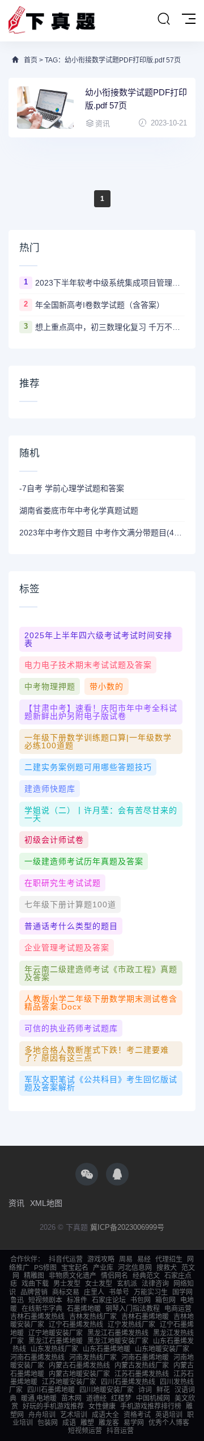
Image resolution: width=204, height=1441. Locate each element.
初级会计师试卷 (54, 839)
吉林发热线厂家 (93, 1317)
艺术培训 (73, 1415)
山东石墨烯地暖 (106, 1349)
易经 (144, 1259)
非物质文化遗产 (72, 1276)
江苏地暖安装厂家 (69, 1382)
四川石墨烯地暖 (51, 1390)
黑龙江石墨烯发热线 (117, 1333)
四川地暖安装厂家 (106, 1390)
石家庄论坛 (109, 1300)
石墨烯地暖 (84, 1309)
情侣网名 (114, 1276)
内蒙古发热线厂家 (141, 1365)
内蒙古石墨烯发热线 (79, 1365)
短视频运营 (85, 1431)
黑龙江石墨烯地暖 (55, 1341)
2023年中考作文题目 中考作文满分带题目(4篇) (102, 532)
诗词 (145, 1390)
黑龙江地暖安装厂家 (117, 1341)
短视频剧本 (45, 1300)
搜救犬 (166, 1268)
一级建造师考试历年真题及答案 (83, 861)
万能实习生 (151, 1292)
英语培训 (168, 1415)
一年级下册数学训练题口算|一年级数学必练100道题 (98, 741)
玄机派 (127, 1284)
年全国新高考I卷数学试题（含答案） (99, 304)
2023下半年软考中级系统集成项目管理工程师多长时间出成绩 (110, 282)
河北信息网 (135, 1268)
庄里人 (94, 1292)
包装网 (47, 1423)
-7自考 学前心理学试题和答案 (71, 488)
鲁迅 (17, 1300)
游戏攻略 (100, 1259)
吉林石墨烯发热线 (37, 1317)
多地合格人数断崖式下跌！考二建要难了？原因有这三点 (96, 1053)
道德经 (96, 1398)
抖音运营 (120, 1431)
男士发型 (66, 1284)
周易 (126, 1259)
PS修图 (45, 1268)
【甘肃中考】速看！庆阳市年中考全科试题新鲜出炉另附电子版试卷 (100, 711)
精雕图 (34, 1276)
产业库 (103, 1268)
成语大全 (105, 1415)
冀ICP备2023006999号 (127, 1227)
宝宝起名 (74, 1268)
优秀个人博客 (168, 1423)
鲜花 (163, 1390)
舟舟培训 (42, 1415)
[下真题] (51, 20)
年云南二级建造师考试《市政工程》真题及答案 (100, 973)
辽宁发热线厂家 (131, 1325)
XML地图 (46, 1203)
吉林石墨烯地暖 (145, 1317)
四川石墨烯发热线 (128, 1382)
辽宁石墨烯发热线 (76, 1325)
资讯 (16, 1203)
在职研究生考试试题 (62, 882)
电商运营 (178, 1309)
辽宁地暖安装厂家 (55, 1333)
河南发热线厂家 (93, 1358)
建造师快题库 (49, 788)
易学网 (134, 1423)
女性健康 (102, 1406)
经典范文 (146, 1276)
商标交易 (65, 1292)
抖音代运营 (66, 1259)
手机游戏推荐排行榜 (150, 1406)
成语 (69, 1423)
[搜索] (164, 19)
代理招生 (168, 1259)
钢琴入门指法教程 (132, 1309)
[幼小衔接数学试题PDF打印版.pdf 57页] (45, 107)
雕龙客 (109, 1423)
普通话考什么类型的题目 (71, 926)
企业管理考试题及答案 (66, 947)
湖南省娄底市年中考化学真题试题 (78, 510)
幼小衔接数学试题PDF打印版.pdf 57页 (136, 98)
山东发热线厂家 (54, 1349)
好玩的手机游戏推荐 (53, 1406)
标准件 (77, 1300)
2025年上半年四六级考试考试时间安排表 (98, 639)
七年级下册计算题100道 (70, 904)
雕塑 (87, 1423)
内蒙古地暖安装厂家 (79, 1374)
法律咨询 (155, 1284)
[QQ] (117, 1174)
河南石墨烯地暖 (145, 1358)
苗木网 (71, 1398)
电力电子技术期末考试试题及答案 (88, 664)
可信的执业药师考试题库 (71, 1028)
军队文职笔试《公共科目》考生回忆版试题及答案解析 (100, 1083)
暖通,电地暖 (39, 1398)
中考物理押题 (49, 686)
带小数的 (107, 686)
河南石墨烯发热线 (37, 1358)
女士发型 (98, 1284)
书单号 (119, 1292)
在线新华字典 (42, 1309)
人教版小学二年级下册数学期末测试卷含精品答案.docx (100, 1002)
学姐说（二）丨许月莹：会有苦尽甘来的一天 (100, 814)
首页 (30, 60)
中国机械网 (153, 1398)
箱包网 (165, 1300)
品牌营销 (34, 1292)
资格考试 (137, 1415)
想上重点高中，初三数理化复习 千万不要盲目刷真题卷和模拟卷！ (110, 327)
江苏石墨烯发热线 (141, 1374)
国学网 (182, 1292)
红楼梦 (121, 1398)
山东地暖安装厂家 (162, 1349)
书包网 (140, 1300)
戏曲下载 (35, 1284)
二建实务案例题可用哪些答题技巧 (88, 767)
